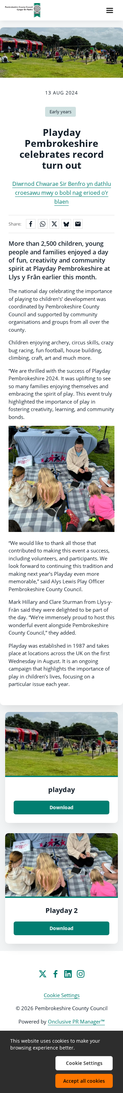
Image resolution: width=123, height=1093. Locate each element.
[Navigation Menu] (109, 10)
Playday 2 (61, 910)
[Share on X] (54, 224)
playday (61, 789)
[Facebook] (55, 974)
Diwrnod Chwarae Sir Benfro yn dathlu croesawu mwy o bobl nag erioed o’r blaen (61, 193)
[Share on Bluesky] (66, 224)
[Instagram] (80, 974)
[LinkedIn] (68, 974)
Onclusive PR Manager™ (76, 1021)
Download (61, 807)
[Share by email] (78, 224)
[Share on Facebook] (31, 224)
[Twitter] (42, 974)
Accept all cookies (84, 1081)
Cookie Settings (62, 995)
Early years (60, 112)
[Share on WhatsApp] (42, 224)
